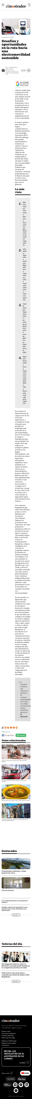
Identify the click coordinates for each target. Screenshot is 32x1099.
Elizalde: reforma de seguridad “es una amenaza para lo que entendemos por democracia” (14, 908)
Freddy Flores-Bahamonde (12, 68)
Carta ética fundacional (9, 1033)
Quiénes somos (6, 1031)
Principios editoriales (8, 1035)
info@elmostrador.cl (16, 1028)
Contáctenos (5, 1045)
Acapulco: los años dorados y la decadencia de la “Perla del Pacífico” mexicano (14, 761)
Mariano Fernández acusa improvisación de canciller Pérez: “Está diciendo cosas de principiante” (25, 380)
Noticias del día (12, 944)
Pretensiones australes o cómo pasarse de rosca (14, 872)
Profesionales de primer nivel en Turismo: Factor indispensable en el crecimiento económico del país (15, 820)
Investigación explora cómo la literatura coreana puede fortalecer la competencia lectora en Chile (16, 966)
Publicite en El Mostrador (9, 1041)
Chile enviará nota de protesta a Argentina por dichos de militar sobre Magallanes (16, 975)
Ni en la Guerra (8, 890)
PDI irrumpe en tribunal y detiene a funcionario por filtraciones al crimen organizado (25, 223)
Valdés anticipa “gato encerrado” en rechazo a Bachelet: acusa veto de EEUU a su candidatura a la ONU (25, 328)
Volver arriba (5, 1073)
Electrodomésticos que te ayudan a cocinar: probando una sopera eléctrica (16, 800)
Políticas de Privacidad (8, 1038)
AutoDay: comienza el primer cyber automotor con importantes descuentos (14, 781)
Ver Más (22, 70)
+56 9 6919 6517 (6, 1028)
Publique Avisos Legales (9, 1043)
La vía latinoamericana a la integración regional (15, 901)
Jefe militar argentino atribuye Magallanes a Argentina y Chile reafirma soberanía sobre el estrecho (25, 274)
